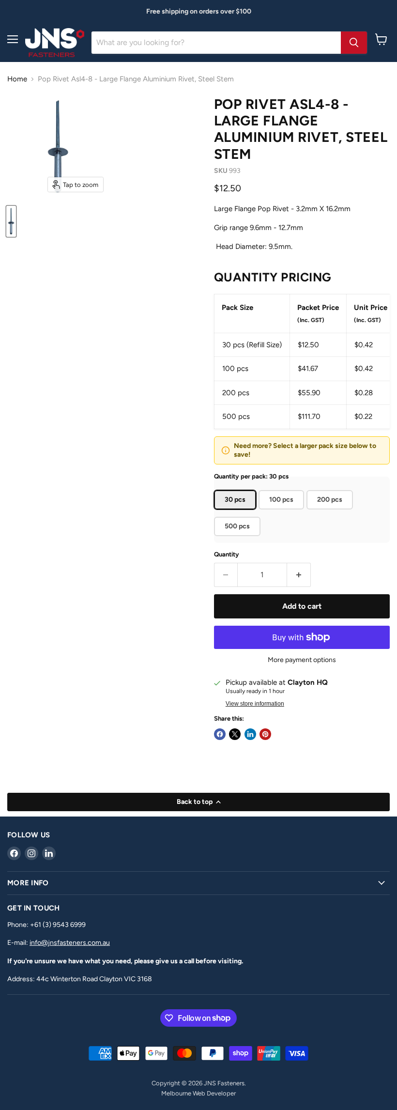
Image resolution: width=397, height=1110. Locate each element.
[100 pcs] (282, 512)
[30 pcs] (236, 512)
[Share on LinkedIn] (250, 734)
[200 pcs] (330, 512)
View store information (255, 703)
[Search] (354, 42)
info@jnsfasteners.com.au (70, 943)
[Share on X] (235, 734)
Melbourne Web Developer (198, 1093)
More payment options (302, 660)
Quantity (226, 554)
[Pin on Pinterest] (265, 734)
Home (17, 79)
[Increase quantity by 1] (299, 575)
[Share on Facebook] (220, 734)
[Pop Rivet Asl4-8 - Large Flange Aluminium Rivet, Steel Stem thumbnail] (11, 221)
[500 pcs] (238, 538)
